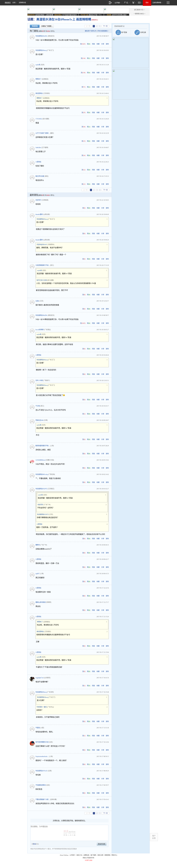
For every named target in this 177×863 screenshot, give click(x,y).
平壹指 (38, 728)
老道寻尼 (40, 505)
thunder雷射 (39, 214)
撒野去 (38, 545)
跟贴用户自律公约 (90, 31)
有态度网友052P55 (41, 489)
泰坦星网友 (39, 93)
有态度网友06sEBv (41, 36)
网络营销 (107, 855)
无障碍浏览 (22, 2)
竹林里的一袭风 (42, 707)
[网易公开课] (118, 2)
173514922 (39, 119)
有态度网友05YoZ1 (41, 771)
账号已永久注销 (42, 280)
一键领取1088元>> (139, 14)
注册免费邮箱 (156, 2)
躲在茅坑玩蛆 (40, 176)
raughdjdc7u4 (39, 678)
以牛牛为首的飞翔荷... (43, 133)
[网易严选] (126, 2)
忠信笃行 (38, 200)
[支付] (134, 2)
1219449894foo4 (40, 460)
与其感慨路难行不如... (43, 265)
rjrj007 (37, 573)
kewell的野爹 (40, 329)
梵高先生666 (39, 420)
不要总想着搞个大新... (43, 799)
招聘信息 (86, 855)
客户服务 (93, 855)
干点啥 (38, 406)
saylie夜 (38, 65)
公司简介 (72, 855)
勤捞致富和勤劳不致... (43, 446)
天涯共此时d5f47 (42, 244)
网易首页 (8, 2)
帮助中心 (114, 855)
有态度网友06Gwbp (42, 474)
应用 (14, 2)
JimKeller (38, 147)
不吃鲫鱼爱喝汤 (41, 785)
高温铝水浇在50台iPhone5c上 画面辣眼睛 (63, 19)
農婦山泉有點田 (41, 602)
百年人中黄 (39, 380)
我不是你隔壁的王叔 (42, 742)
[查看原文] (94, 20)
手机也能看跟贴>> (103, 31)
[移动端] (110, 2)
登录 (147, 2)
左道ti (37, 301)
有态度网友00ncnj (41, 50)
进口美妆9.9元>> (139, 10)
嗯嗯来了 (38, 79)
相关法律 (100, 855)
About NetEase (64, 855)
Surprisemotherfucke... (42, 756)
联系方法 (79, 855)
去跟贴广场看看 (46, 26)
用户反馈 (154, 837)
